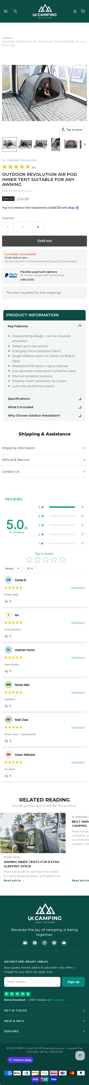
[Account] (75, 11)
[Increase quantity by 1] (38, 227)
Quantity (8, 218)
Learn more (27, 279)
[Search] (15, 11)
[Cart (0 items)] (83, 11)
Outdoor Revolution (22, 160)
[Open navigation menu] (5, 11)
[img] (16, 167)
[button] (10, 144)
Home (7, 38)
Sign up (73, 982)
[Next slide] (84, 144)
